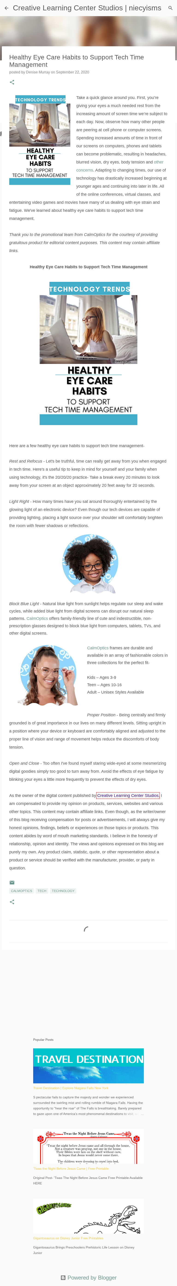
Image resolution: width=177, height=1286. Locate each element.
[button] (12, 82)
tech (42, 891)
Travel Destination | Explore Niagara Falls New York (70, 1088)
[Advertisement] (88, 989)
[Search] (170, 8)
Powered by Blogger (91, 1277)
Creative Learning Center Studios (128, 795)
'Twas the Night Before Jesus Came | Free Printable (71, 1168)
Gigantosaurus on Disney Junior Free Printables (68, 1238)
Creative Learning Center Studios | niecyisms (87, 8)
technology (63, 891)
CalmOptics (37, 618)
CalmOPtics (21, 891)
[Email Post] (12, 884)
